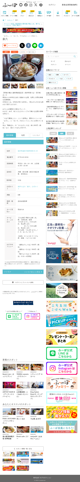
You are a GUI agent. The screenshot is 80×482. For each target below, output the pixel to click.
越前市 (6, 51)
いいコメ (36, 135)
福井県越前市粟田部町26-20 (28, 151)
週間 (61, 133)
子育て (58, 15)
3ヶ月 (70, 133)
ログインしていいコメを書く (24, 282)
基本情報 (9, 135)
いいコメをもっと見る (32, 272)
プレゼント (67, 15)
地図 (23, 135)
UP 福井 (49, 15)
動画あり (40, 15)
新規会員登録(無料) (69, 5)
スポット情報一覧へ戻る (24, 449)
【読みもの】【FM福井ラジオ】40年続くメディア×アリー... (67, 196)
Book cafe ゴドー (23, 438)
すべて (53, 61)
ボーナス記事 (75, 15)
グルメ (22, 15)
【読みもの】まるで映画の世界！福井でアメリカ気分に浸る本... (67, 205)
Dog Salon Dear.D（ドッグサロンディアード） (36, 395)
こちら (33, 291)
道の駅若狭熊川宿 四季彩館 (8, 438)
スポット (4, 15)
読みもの (31, 15)
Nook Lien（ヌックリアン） (8, 375)
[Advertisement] (23, 340)
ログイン (52, 5)
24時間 (53, 133)
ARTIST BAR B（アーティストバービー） (9, 394)
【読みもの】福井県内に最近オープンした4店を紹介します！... (67, 140)
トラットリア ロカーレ (36, 375)
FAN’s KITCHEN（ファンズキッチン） (9, 421)
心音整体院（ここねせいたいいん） (22, 394)
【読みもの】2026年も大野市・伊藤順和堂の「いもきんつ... (67, 213)
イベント (13, 15)
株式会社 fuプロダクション (42, 477)
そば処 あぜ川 (35, 419)
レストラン (23, 51)
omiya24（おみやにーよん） (36, 438)
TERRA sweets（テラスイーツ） (23, 376)
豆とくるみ (21, 419)
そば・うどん (31, 51)
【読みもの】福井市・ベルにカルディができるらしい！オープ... (67, 148)
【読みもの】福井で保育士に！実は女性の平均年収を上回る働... (67, 156)
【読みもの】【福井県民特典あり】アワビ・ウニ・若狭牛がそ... (67, 180)
